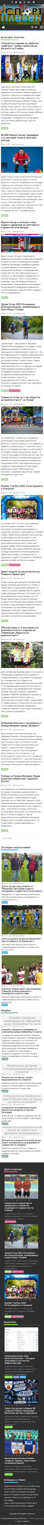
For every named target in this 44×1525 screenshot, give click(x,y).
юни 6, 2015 (7, 1026)
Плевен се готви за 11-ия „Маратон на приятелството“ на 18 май (20, 398)
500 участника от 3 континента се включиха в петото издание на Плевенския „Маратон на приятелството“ (20, 631)
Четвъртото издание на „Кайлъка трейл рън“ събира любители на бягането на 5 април (20, 46)
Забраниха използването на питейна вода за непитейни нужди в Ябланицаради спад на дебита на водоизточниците (22, 1489)
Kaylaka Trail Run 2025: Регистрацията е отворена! (22, 487)
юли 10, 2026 (10, 1353)
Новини (16, 1377)
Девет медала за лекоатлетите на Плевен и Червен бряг (20, 573)
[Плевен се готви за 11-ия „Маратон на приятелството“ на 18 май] (22, 420)
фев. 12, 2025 (10, 1300)
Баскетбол (8, 1377)
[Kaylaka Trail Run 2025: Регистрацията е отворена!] (22, 507)
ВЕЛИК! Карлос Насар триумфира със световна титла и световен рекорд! (19, 138)
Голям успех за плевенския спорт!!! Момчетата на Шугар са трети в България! (22, 1099)
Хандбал (5, 1059)
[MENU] (41, 27)
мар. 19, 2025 (11, 1250)
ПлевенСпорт (20, 53)
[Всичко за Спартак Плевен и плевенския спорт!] (3, 27)
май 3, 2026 (10, 1405)
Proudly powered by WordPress (13, 1518)
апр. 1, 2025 (10, 1200)
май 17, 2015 (7, 1105)
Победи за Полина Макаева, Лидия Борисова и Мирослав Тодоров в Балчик (20, 779)
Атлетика (5, 128)
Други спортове (14, 390)
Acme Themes (23, 1521)
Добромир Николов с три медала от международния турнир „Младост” (21, 724)
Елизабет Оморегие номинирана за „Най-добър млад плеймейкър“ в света (22, 1021)
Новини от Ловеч (15, 1480)
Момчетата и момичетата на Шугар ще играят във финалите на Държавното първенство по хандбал (22, 1132)
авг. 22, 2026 (7, 883)
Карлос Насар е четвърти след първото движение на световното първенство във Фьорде (20, 225)
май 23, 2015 (7, 1074)
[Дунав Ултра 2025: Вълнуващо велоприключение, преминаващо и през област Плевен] (22, 328)
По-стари (7, 838)
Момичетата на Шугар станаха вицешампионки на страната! (22, 1069)
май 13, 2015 (7, 1137)
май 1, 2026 (10, 1455)
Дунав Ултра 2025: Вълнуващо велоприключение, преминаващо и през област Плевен (20, 307)
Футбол (4, 902)
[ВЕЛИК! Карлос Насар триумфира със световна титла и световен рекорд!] (22, 160)
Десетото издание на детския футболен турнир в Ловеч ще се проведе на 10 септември (21, 1497)
